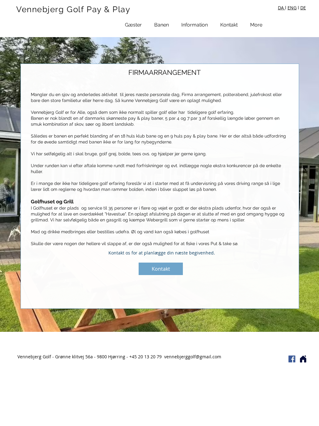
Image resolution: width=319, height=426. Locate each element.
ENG (292, 8)
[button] (133, 24)
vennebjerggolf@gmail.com (192, 357)
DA (281, 8)
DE (303, 8)
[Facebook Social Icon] (291, 359)
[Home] (303, 359)
